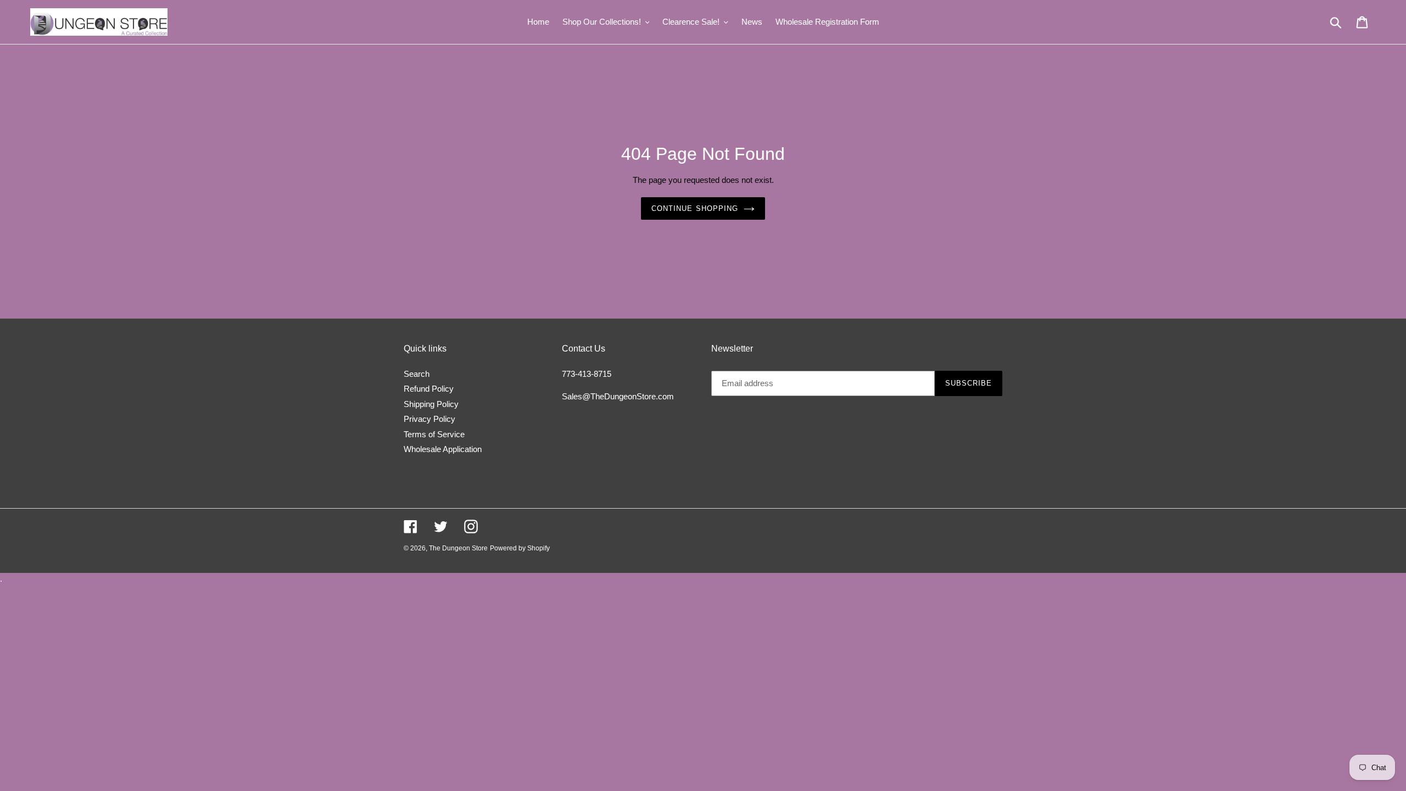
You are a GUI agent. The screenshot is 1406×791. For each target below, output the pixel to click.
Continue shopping (694, 208)
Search (416, 373)
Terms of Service (434, 434)
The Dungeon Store (458, 548)
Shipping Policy (431, 404)
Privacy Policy (429, 419)
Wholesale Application (443, 449)
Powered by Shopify (520, 548)
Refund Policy (429, 388)
